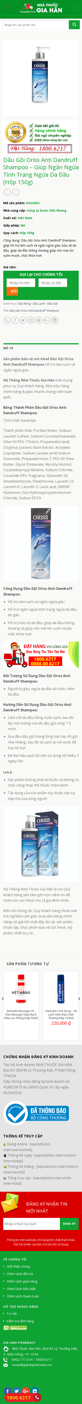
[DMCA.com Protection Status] (15, 1327)
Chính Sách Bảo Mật (21, 1288)
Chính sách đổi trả (20, 1273)
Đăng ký (69, 1224)
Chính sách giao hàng (22, 1281)
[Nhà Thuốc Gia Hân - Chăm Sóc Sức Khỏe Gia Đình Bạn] (41, 7)
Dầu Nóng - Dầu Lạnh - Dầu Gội (38, 303)
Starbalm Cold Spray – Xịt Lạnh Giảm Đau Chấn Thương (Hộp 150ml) (61, 1014)
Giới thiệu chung (18, 1266)
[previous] (3, 1007)
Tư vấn (12, 1313)
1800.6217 (19, 1397)
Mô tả (8, 348)
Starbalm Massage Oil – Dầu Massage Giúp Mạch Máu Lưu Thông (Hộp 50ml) (21, 1014)
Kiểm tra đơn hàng (20, 1321)
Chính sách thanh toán (23, 1296)
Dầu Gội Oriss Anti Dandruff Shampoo (34, 310)
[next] (79, 1007)
